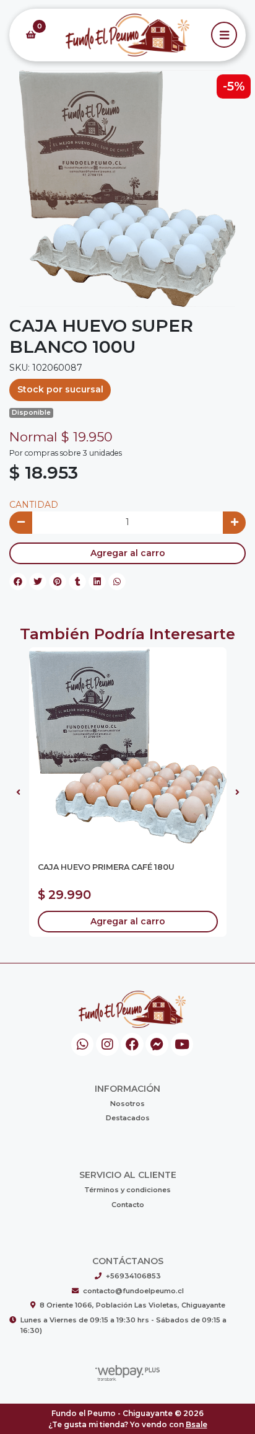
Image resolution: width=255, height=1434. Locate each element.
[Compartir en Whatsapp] (117, 581)
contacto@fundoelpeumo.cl (133, 1290)
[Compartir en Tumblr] (77, 581)
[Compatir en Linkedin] (97, 581)
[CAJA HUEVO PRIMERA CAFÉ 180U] (128, 746)
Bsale (196, 1424)
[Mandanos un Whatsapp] (82, 1044)
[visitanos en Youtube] (182, 1044)
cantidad (33, 504)
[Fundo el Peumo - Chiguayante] (127, 35)
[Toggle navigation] (224, 35)
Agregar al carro (127, 553)
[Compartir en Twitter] (37, 581)
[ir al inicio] (132, 1009)
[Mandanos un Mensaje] (156, 1044)
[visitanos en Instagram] (107, 1044)
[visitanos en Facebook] (132, 1044)
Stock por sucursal (60, 389)
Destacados (128, 1117)
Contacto (127, 1204)
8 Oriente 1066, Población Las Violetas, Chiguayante (132, 1305)
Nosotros (127, 1103)
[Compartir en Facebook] (18, 581)
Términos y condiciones (127, 1189)
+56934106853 (133, 1276)
